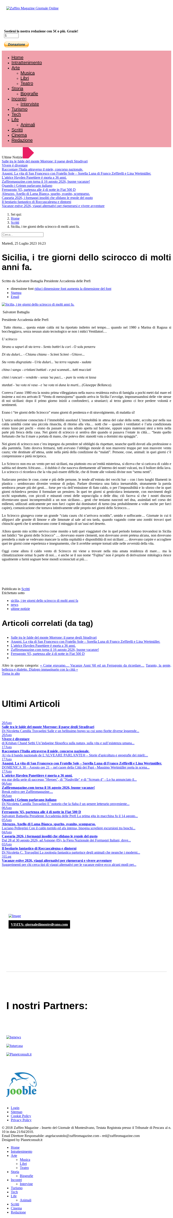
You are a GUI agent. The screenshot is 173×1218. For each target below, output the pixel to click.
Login (15, 1108)
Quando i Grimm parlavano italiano (27, 185)
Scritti (17, 129)
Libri (24, 78)
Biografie (29, 93)
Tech (16, 114)
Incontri (18, 98)
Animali (27, 124)
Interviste (29, 104)
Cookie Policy (21, 1116)
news (14, 605)
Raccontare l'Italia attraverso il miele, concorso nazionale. (42, 169)
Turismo (19, 109)
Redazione (22, 140)
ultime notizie (20, 609)
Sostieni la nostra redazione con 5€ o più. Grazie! (41, 31)
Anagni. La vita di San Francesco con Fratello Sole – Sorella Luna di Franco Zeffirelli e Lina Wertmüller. (76, 173)
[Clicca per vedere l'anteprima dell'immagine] (38, 304)
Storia (17, 88)
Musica (27, 72)
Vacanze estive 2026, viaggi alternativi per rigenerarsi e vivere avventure (53, 206)
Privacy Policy (21, 1120)
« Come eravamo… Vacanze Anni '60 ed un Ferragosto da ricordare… (92, 665)
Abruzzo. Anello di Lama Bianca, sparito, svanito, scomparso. (46, 194)
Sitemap (16, 1112)
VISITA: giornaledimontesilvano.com (39, 924)
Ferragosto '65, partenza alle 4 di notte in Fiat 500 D (39, 190)
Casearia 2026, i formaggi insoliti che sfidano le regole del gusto (47, 198)
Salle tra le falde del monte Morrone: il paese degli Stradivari (45, 161)
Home (17, 57)
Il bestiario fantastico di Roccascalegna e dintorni (36, 202)
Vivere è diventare (15, 165)
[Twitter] (20, 20)
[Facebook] (15, 20)
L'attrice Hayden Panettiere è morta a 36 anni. (34, 177)
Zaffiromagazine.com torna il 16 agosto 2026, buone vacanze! (46, 181)
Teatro (26, 83)
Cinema (19, 135)
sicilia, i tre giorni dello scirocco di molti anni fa (44, 600)
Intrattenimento (26, 62)
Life (15, 119)
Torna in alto (11, 673)
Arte (15, 67)
